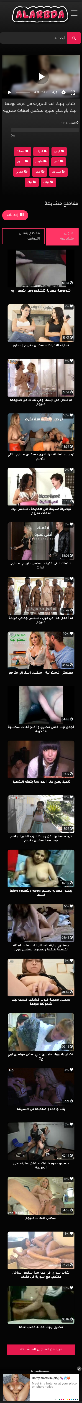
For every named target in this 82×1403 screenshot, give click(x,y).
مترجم (39, 161)
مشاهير (56, 172)
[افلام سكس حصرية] (41, 15)
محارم (20, 161)
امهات (20, 151)
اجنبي (57, 151)
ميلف (46, 182)
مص (37, 172)
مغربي (19, 172)
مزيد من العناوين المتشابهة (41, 1350)
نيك (29, 182)
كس (56, 161)
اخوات (39, 151)
